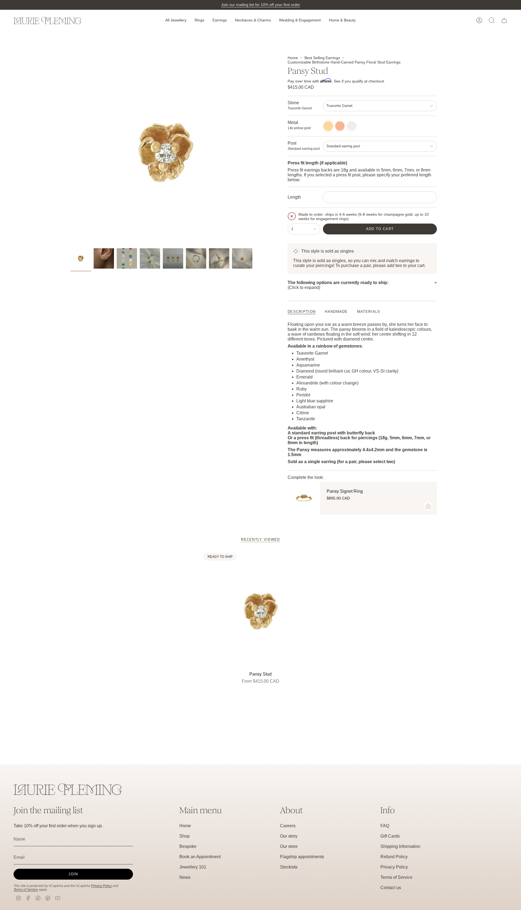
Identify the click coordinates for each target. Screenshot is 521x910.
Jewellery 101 (192, 867)
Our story (288, 836)
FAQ (384, 825)
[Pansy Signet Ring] (304, 498)
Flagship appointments (302, 856)
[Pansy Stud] (260, 610)
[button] (175, 20)
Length (294, 197)
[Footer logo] (68, 789)
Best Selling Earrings (322, 58)
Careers (288, 825)
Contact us (390, 887)
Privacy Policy (101, 886)
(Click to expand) (338, 285)
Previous (70, 150)
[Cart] (504, 20)
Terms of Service (26, 890)
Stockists (288, 867)
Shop (184, 836)
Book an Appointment (200, 856)
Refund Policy (394, 856)
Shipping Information (400, 846)
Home (293, 58)
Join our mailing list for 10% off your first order (260, 4)
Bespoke (187, 846)
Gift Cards (390, 836)
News (184, 877)
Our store (289, 846)
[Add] (428, 506)
